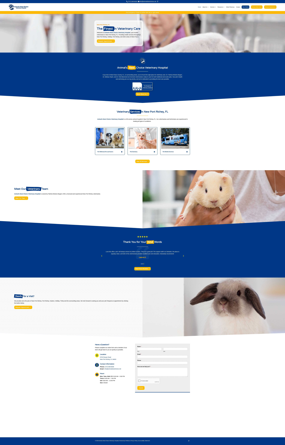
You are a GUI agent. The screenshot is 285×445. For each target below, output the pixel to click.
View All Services (141, 161)
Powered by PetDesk (124, 440)
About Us (205, 7)
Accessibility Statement (144, 440)
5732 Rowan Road (105, 357)
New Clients (245, 7)
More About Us (142, 94)
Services (212, 7)
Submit (141, 388)
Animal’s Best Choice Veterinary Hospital (117, 32)
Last (164, 351)
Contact (238, 7)
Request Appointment (270, 7)
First (138, 351)
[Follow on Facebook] (189, 441)
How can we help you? (144, 366)
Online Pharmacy (230, 7)
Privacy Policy (134, 440)
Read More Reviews (141, 269)
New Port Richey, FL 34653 (108, 359)
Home (199, 7)
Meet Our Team (20, 198)
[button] (101, 256)
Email (139, 354)
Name (139, 346)
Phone (139, 360)
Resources (220, 7)
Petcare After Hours (257, 7)
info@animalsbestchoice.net (112, 369)
